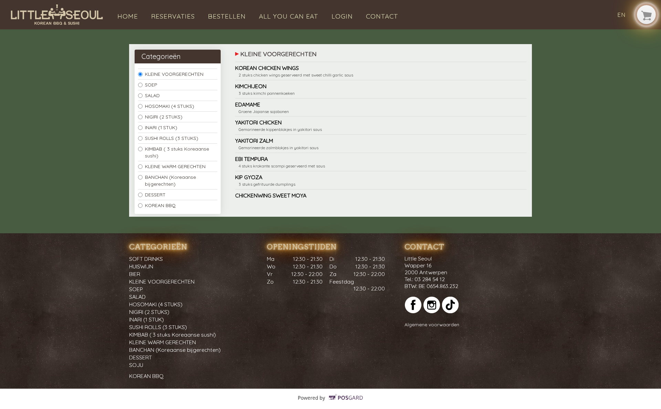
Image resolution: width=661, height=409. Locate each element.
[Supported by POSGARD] (330, 402)
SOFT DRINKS (146, 258)
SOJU (136, 364)
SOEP (151, 85)
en (621, 14)
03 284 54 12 (430, 279)
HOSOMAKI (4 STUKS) (169, 106)
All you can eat (288, 16)
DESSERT (155, 194)
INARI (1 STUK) (161, 127)
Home (127, 16)
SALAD (152, 95)
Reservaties (173, 16)
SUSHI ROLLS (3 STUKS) (171, 138)
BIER (134, 273)
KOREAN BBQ (160, 205)
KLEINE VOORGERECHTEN (174, 74)
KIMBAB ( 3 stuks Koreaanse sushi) (177, 152)
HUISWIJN (141, 266)
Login (342, 16)
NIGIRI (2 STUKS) (163, 117)
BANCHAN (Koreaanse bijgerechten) (170, 180)
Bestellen (227, 16)
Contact (382, 16)
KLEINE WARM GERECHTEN (175, 166)
